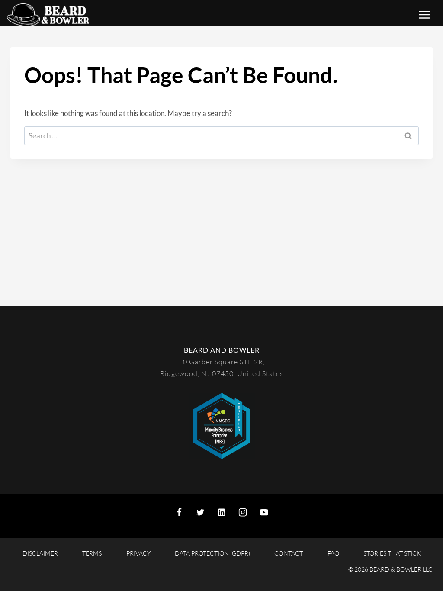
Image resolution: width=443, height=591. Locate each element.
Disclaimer (40, 553)
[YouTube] (264, 512)
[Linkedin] (222, 512)
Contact (288, 553)
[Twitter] (200, 512)
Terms (92, 553)
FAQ (333, 553)
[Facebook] (179, 512)
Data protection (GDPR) (212, 553)
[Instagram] (243, 512)
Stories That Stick (392, 553)
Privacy (138, 553)
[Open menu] (428, 15)
